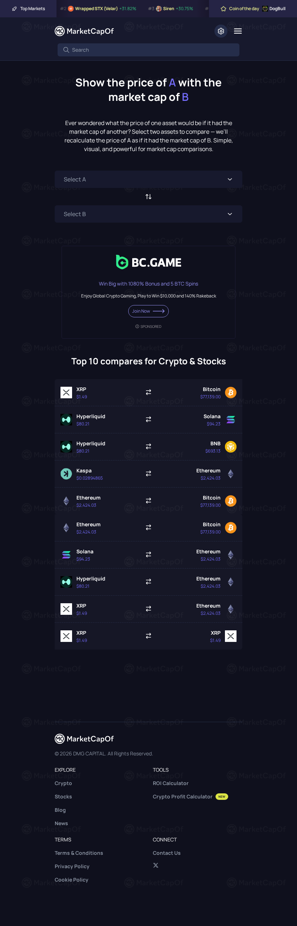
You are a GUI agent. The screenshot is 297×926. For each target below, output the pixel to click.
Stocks (63, 796)
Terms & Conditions (79, 852)
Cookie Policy (71, 879)
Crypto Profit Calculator (189, 796)
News (61, 823)
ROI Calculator (171, 783)
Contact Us (167, 852)
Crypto (63, 783)
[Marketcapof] (84, 31)
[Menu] (237, 31)
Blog (60, 809)
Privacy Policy (72, 866)
